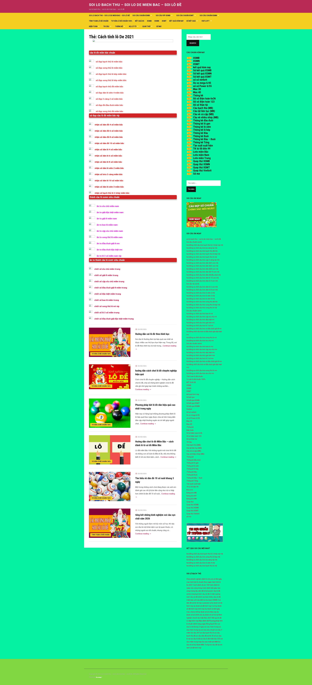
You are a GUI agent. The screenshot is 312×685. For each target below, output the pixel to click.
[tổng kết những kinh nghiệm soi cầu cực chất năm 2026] (109, 523)
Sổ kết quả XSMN (202, 73)
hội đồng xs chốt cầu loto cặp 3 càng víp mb (202, 260)
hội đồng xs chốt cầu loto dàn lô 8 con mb (202, 290)
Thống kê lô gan (201, 123)
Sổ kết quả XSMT (202, 76)
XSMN (156, 21)
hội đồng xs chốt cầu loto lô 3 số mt (199, 326)
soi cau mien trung (211, 627)
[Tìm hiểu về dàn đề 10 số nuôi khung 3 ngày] (109, 486)
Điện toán (93, 26)
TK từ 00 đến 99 (201, 148)
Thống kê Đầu (200, 133)
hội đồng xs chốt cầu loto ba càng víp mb (201, 248)
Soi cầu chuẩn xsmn (208, 15)
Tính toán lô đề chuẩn (98, 21)
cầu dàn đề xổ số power (204, 591)
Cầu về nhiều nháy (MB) (205, 117)
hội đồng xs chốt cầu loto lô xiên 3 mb (200, 296)
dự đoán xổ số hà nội (210, 615)
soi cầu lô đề (195, 639)
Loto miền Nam (201, 154)
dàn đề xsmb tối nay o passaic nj (198, 603)
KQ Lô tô (132, 26)
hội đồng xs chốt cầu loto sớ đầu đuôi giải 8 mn (204, 361)
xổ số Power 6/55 (202, 86)
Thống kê (119, 26)
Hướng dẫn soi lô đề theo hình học (152, 334)
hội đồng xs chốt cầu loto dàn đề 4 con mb (202, 263)
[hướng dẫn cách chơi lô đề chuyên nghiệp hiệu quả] (109, 376)
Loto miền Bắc (200, 151)
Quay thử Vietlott (202, 170)
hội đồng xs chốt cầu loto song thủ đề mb (202, 302)
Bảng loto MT (191, 496)
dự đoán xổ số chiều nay (207, 612)
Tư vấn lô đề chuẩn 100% (121, 21)
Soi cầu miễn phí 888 (210, 642)
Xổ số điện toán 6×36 (194, 433)
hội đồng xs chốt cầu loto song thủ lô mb (201, 308)
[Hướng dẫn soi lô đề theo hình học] (109, 342)
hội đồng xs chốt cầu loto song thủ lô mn (201, 370)
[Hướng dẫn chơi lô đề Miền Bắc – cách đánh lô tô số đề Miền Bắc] (109, 450)
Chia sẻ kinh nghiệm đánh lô (197, 579)
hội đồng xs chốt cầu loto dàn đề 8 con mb (202, 269)
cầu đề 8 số (201, 600)
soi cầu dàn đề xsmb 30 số (206, 636)
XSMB (149, 21)
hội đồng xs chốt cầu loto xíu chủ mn (200, 373)
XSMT (164, 21)
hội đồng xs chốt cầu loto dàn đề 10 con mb (202, 272)
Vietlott (206, 21)
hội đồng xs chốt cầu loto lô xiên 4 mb (200, 299)
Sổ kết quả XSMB (202, 70)
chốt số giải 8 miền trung (106, 275)
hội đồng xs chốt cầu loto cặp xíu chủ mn (201, 349)
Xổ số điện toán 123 (203, 101)
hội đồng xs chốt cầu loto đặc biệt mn (200, 352)
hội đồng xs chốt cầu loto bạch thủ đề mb (202, 251)
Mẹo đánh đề (204, 621)
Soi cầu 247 (195, 633)
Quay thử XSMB (201, 161)
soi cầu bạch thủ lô (207, 633)
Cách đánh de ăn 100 (201, 585)
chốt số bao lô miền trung (106, 300)
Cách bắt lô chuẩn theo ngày (200, 582)
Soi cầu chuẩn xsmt (185, 15)
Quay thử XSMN (201, 164)
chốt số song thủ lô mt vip (106, 306)
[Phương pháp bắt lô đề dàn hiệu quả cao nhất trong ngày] (109, 413)
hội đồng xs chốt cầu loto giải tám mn (200, 355)
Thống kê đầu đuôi (203, 120)
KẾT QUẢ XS (139, 21)
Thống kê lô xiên (202, 126)
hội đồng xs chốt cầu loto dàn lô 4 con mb (202, 281)
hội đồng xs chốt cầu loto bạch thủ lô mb (201, 257)
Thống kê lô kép (201, 129)
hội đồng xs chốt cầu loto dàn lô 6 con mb (202, 287)
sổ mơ (158, 26)
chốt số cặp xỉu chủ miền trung (109, 281)
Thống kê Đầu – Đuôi (204, 139)
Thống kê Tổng (201, 142)
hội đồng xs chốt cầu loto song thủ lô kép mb (203, 305)
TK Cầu (106, 26)
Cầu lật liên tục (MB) (204, 111)
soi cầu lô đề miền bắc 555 (210, 639)
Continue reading (143, 389)
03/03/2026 (142, 329)
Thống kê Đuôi (201, 136)
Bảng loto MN (191, 499)
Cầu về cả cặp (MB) (203, 114)
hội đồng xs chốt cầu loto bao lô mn (199, 346)
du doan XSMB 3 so (213, 600)
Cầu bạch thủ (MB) (203, 108)
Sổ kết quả (191, 21)
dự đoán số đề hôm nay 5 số (204, 606)
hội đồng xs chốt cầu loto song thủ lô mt (201, 337)
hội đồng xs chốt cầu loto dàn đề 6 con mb (202, 266)
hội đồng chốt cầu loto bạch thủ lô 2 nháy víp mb (204, 245)
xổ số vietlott (200, 79)
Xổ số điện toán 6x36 (204, 98)
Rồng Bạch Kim (212, 624)
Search (193, 43)
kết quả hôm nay (176, 21)
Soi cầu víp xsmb (163, 15)
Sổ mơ (196, 173)
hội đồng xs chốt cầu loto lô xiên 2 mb (200, 293)
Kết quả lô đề (216, 618)
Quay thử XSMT (201, 167)
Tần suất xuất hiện (203, 145)
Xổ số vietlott (191, 412)
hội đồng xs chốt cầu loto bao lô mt (199, 314)
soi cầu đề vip (215, 645)
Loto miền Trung (202, 158)
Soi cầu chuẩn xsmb (141, 15)
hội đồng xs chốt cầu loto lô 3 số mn (200, 358)
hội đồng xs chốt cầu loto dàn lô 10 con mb (202, 278)
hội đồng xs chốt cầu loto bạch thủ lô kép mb (203, 254)
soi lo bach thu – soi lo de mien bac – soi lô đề (135, 5)
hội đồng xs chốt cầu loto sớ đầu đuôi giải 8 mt (203, 329)
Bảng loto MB (191, 493)
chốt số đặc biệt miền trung (107, 294)
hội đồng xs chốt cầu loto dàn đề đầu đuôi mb (203, 275)
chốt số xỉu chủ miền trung (107, 269)
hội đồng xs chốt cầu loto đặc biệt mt (200, 320)
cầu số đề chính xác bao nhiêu (201, 597)
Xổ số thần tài (200, 104)
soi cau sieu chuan (208, 630)
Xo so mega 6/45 (202, 82)
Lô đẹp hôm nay (192, 621)
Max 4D (197, 92)
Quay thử (146, 26)
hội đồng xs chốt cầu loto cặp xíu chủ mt (201, 317)
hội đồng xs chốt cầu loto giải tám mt (200, 323)
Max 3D (197, 89)
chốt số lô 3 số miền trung (106, 312)
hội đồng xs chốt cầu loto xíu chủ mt (200, 341)
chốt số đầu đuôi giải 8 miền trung (110, 287)
